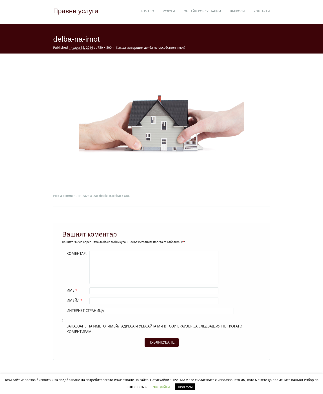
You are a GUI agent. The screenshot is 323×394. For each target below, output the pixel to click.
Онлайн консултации (202, 11)
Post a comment (65, 196)
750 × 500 (105, 47)
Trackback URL (119, 196)
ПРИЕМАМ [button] (185, 387)
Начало (147, 11)
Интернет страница (85, 310)
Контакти (262, 11)
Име (72, 290)
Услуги (169, 11)
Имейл (74, 300)
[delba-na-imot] (161, 182)
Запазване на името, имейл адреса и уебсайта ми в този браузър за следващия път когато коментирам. (154, 329)
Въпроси (237, 11)
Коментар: (77, 253)
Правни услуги (75, 11)
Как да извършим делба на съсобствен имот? (150, 47)
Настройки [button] (161, 386)
